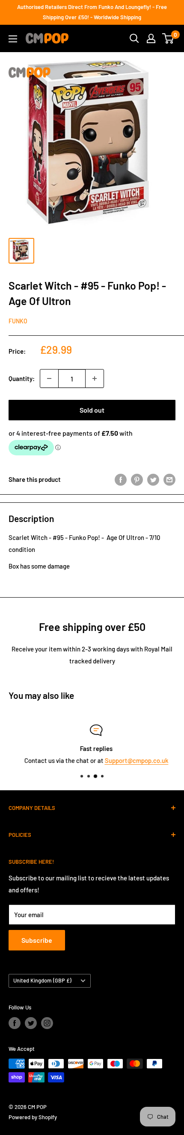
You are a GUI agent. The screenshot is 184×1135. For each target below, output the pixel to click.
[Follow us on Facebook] (15, 1023)
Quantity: (22, 378)
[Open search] (134, 38)
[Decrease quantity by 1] (49, 378)
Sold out (92, 410)
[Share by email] (169, 479)
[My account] (151, 38)
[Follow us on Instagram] (47, 1023)
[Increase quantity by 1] (95, 378)
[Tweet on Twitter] (153, 479)
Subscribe (36, 940)
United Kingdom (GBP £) (42, 980)
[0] (168, 38)
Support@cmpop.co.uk (132, 760)
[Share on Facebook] (121, 479)
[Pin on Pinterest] (137, 479)
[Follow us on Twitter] (31, 1023)
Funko (18, 321)
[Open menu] (13, 38)
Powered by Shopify (33, 1117)
